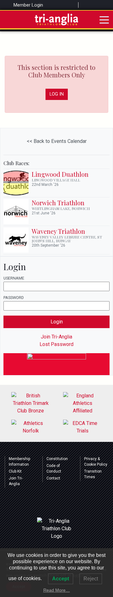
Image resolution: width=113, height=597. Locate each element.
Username (13, 278)
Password (13, 297)
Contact (53, 478)
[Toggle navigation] (104, 19)
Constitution (57, 459)
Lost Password (56, 344)
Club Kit (15, 471)
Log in (57, 94)
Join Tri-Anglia (56, 337)
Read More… (56, 590)
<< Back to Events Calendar (57, 141)
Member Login (27, 5)
